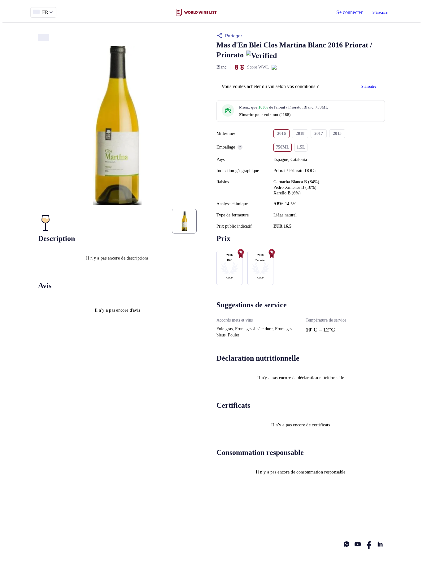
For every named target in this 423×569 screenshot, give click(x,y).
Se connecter (349, 12)
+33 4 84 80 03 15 (328, 519)
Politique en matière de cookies (172, 519)
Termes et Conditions (56, 519)
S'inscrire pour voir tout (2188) (264, 114)
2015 (337, 133)
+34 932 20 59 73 (370, 519)
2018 (300, 133)
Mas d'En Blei (239, 45)
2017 (318, 133)
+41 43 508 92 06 (286, 519)
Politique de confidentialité (110, 519)
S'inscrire (380, 12)
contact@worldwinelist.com (235, 519)
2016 (281, 133)
